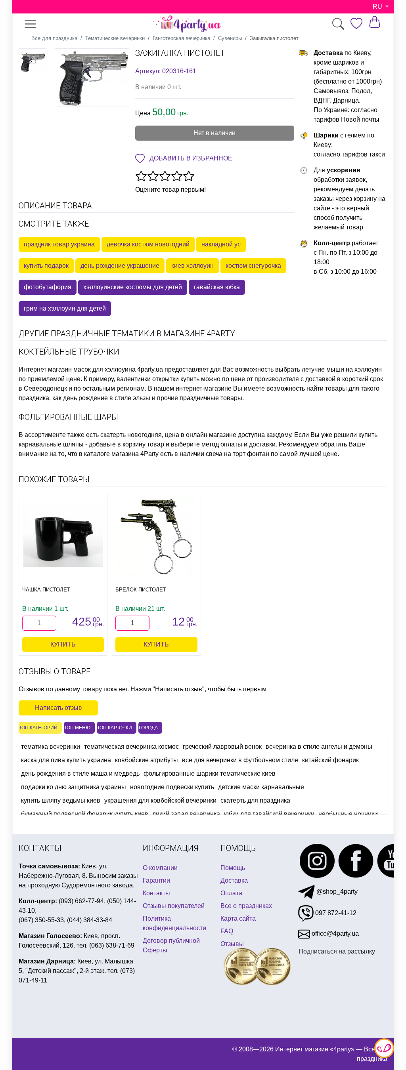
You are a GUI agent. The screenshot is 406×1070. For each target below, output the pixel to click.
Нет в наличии (214, 133)
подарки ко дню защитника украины (73, 787)
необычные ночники (348, 814)
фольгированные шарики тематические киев (210, 773)
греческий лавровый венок (222, 746)
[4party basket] (375, 21)
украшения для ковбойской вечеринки (160, 800)
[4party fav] (356, 23)
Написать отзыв (58, 707)
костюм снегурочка (253, 265)
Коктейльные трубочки (69, 352)
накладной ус (221, 244)
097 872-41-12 (335, 913)
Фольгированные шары (68, 417)
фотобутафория (47, 287)
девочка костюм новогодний (148, 244)
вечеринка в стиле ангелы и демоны (319, 746)
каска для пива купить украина (66, 760)
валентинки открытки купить (158, 379)
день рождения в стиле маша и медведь (80, 773)
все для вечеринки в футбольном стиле (240, 760)
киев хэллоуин (192, 265)
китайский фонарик (330, 760)
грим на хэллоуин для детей (65, 308)
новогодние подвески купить (172, 787)
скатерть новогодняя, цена (139, 434)
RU (378, 6)
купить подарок (46, 265)
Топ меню (77, 727)
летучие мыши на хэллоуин (342, 369)
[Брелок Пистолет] (156, 536)
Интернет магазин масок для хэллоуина (77, 369)
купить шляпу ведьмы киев (60, 800)
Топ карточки (114, 727)
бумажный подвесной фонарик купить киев (84, 814)
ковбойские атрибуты (146, 760)
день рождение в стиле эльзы (106, 398)
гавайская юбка (217, 287)
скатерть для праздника (255, 800)
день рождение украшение (119, 265)
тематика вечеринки (50, 746)
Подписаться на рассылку (337, 951)
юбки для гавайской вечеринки (269, 814)
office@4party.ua (334, 933)
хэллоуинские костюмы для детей (132, 287)
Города (148, 727)
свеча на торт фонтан (237, 453)
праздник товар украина (59, 244)
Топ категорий (38, 727)
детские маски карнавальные (261, 787)
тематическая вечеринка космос (131, 746)
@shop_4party (336, 891)
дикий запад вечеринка (186, 814)
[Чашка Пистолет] (63, 536)
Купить (63, 644)
